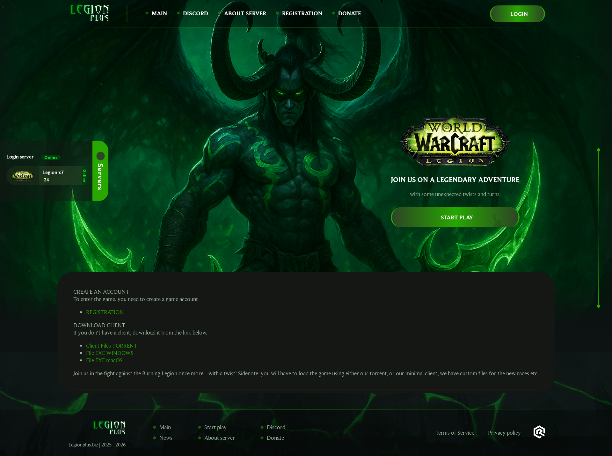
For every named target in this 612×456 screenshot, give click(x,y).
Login (519, 14)
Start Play (457, 217)
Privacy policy (504, 432)
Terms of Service (454, 432)
